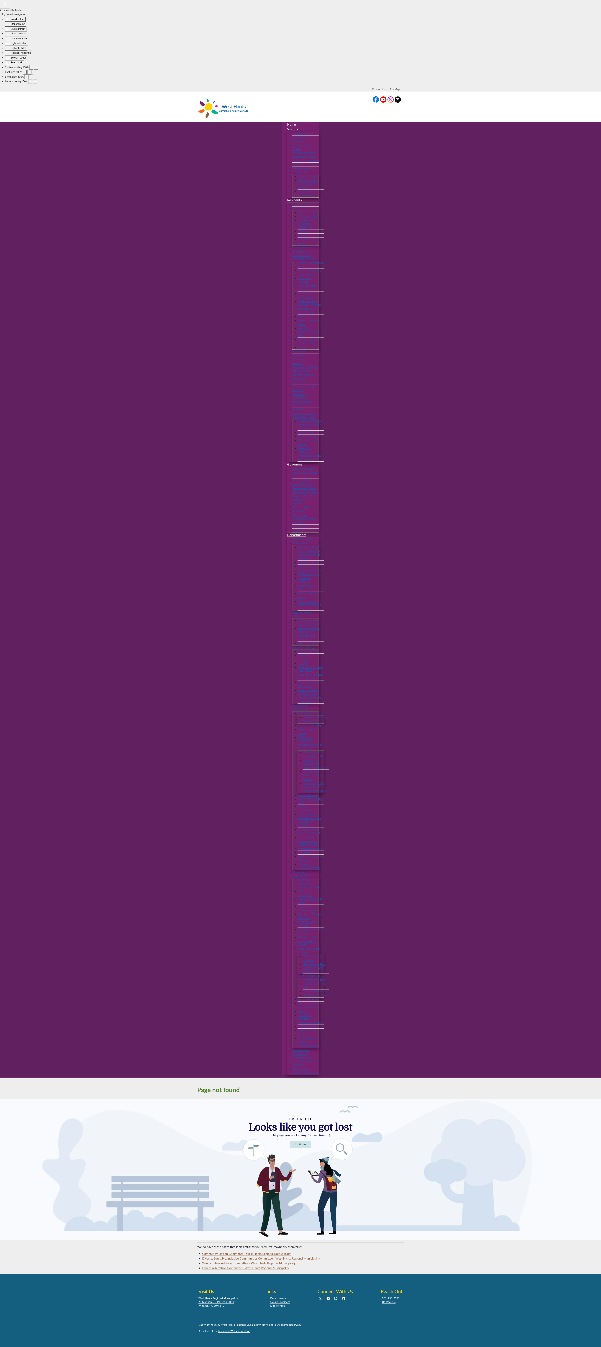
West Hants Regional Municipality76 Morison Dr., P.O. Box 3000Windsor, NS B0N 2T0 (218, 1302)
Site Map (394, 89)
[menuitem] (291, 124)
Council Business (280, 1302)
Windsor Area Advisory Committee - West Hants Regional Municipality (248, 1263)
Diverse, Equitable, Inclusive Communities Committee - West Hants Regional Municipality (261, 1258)
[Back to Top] (595, 1341)
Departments (278, 1298)
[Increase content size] (36, 67)
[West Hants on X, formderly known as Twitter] (398, 100)
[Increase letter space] (35, 81)
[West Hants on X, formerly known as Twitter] (320, 1298)
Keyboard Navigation (13, 14)
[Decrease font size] (25, 72)
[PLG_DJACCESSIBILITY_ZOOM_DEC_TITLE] (31, 67)
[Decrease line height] (26, 76)
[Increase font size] (29, 72)
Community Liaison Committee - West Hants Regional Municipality (246, 1254)
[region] (300, 1169)
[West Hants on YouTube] (383, 100)
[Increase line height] (31, 76)
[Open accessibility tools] (5, 4)
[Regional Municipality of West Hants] (223, 107)
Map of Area (277, 1305)
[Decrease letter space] (30, 81)
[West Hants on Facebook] (376, 100)
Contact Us (378, 89)
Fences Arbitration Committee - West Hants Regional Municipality (245, 1268)
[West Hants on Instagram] (390, 100)
